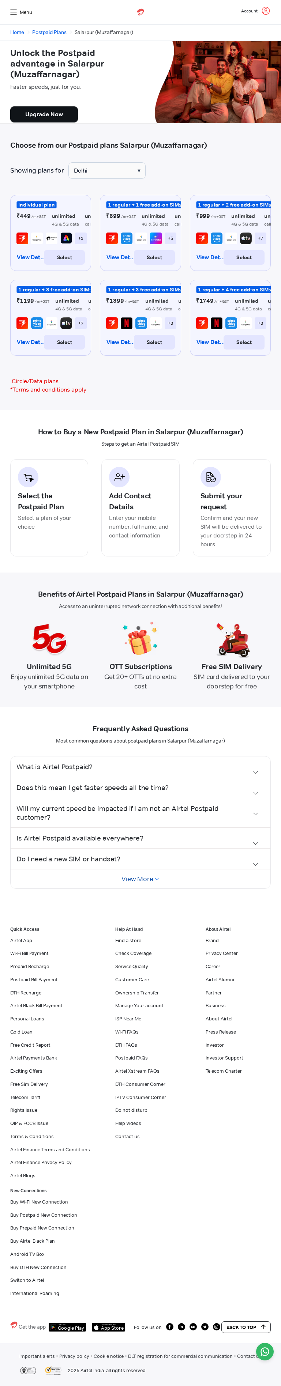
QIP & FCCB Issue (29, 1123)
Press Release (221, 1032)
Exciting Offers (26, 1071)
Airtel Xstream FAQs (137, 1071)
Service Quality (131, 966)
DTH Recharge (25, 993)
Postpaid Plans (49, 32)
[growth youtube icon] (193, 1326)
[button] (140, 766)
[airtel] (140, 12)
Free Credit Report (30, 1045)
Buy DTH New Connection (38, 1267)
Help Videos (128, 1123)
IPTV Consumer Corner (140, 1097)
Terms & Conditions (32, 1136)
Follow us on (148, 1327)
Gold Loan (21, 1032)
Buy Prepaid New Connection (42, 1228)
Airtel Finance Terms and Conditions (50, 1149)
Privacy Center (222, 953)
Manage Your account (139, 1005)
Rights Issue (23, 1110)
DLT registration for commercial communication (180, 1356)
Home (17, 32)
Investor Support (224, 1058)
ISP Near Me (128, 1018)
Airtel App (21, 940)
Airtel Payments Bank (33, 1058)
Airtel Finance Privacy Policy (41, 1162)
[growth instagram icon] (216, 1326)
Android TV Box (27, 1254)
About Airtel (219, 1018)
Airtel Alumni (220, 979)
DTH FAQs (126, 1045)
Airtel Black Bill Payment (36, 1005)
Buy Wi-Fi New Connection (39, 1202)
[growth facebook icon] (169, 1326)
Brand (212, 940)
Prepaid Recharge (29, 966)
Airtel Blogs (22, 1175)
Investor (215, 1045)
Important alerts (37, 1356)
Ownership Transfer (137, 993)
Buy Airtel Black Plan (32, 1241)
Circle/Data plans (35, 381)
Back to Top (241, 1327)
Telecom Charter (224, 1071)
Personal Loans (27, 1018)
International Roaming (34, 1293)
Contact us (127, 1136)
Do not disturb (131, 1110)
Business (216, 1005)
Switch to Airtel (27, 1280)
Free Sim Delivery (29, 1084)
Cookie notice (109, 1356)
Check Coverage (133, 953)
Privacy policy (74, 1356)
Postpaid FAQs (131, 1058)
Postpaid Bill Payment (34, 979)
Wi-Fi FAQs (127, 1032)
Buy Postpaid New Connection (43, 1215)
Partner (214, 993)
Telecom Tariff (25, 1097)
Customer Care (132, 979)
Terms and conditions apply (48, 389)
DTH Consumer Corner (140, 1084)
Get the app (32, 1326)
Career (213, 966)
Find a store (128, 940)
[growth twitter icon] (205, 1326)
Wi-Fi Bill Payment (29, 953)
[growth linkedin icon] (181, 1326)
